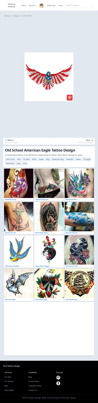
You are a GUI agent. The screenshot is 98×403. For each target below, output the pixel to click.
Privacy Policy (33, 381)
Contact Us (32, 390)
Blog (30, 377)
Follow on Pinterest (11, 5)
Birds (34, 159)
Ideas (24, 5)
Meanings (51, 5)
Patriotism (10, 163)
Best (6, 386)
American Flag (58, 159)
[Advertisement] (49, 34)
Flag (47, 159)
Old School (27, 16)
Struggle (86, 159)
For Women (9, 381)
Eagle (41, 159)
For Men (26, 159)
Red (18, 159)
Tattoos (7, 16)
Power (78, 159)
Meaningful (9, 390)
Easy (18, 163)
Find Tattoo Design (11, 366)
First (25, 163)
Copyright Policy (34, 386)
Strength (69, 159)
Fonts (60, 5)
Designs (32, 5)
